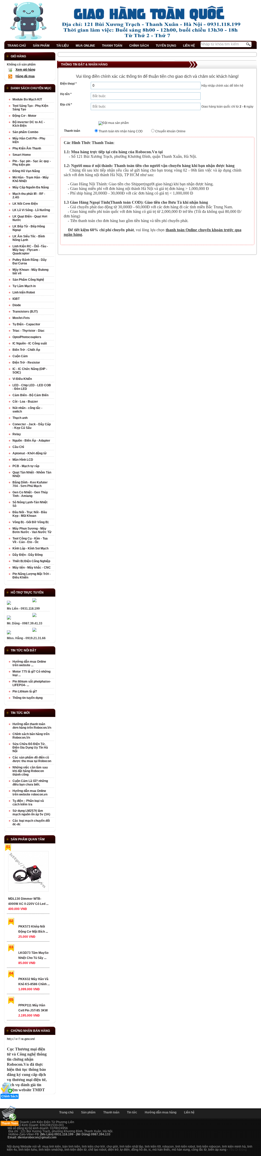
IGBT (16, 299)
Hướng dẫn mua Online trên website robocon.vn (29, 792)
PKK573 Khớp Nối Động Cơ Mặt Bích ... (33, 929)
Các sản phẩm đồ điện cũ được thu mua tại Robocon (31, 759)
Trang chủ (66, 1112)
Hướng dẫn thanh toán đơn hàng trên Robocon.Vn (31, 725)
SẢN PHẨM (41, 45)
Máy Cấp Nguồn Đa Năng (30, 187)
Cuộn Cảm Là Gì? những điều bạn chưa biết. (30, 782)
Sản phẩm (88, 1112)
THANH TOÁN (112, 45)
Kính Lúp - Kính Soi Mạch (30, 548)
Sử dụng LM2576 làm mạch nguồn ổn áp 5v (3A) (31, 812)
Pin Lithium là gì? (24, 691)
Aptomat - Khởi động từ (29, 453)
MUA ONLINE (85, 45)
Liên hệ (189, 1112)
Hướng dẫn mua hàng (160, 1112)
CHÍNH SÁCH (139, 45)
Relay (16, 434)
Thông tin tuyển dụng (27, 698)
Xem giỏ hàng (25, 69)
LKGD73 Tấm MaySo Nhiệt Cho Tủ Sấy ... (33, 955)
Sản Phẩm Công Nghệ (28, 279)
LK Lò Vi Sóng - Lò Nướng (31, 210)
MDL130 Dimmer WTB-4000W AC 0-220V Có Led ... (28, 901)
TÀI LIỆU (62, 45)
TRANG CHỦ (16, 45)
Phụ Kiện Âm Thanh (26, 148)
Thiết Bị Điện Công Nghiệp (31, 561)
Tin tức (132, 1112)
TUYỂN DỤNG (166, 45)
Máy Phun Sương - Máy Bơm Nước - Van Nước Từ (31, 530)
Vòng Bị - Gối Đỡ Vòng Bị (30, 522)
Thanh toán (111, 1112)
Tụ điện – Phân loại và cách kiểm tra (28, 802)
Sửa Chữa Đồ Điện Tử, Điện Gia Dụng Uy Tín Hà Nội (30, 747)
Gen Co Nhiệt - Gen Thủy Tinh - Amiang (30, 494)
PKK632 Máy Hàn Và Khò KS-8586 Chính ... (34, 981)
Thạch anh (20, 418)
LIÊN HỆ (189, 45)
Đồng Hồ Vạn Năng (26, 171)
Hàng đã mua (25, 76)
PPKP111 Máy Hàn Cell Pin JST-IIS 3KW (33, 1008)
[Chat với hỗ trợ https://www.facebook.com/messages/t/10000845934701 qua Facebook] (34, 601)
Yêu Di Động (238, 1149)
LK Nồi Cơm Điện (25, 203)
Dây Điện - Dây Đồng (27, 555)
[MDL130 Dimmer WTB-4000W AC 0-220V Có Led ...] (28, 872)
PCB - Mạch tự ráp (25, 466)
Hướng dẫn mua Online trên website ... (29, 663)
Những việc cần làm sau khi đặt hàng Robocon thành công (30, 771)
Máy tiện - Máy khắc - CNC (31, 567)
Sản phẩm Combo (25, 132)
